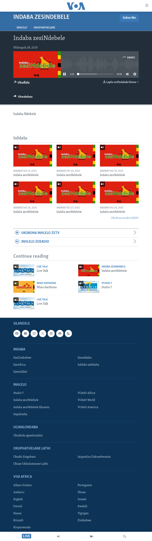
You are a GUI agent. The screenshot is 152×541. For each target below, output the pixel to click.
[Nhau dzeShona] (23, 287)
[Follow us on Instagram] (34, 333)
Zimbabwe (84, 520)
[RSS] (68, 333)
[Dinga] (124, 536)
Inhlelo (22, 27)
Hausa (17, 513)
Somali (82, 499)
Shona (82, 492)
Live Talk (42, 266)
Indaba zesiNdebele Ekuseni (31, 407)
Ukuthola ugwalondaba (28, 435)
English (18, 499)
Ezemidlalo (20, 371)
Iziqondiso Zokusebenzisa (94, 456)
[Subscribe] (59, 333)
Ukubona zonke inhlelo (125, 218)
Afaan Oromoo (22, 485)
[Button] (23, 97)
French (17, 506)
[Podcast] (51, 333)
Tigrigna (83, 513)
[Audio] (58, 536)
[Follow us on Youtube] (25, 333)
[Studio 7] (88, 287)
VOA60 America (88, 407)
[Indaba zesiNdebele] (32, 156)
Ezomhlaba (85, 357)
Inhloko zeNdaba (88, 364)
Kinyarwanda (22, 527)
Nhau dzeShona (46, 283)
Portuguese (85, 485)
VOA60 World (86, 400)
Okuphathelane (44, 27)
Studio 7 (107, 283)
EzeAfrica (19, 364)
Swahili (82, 506)
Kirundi (18, 520)
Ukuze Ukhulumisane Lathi (30, 464)
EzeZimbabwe (22, 357)
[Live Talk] (23, 270)
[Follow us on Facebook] (16, 333)
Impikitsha (20, 414)
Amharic (18, 492)
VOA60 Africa (86, 393)
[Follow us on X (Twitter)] (42, 333)
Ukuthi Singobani (24, 456)
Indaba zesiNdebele (113, 266)
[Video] (91, 536)
